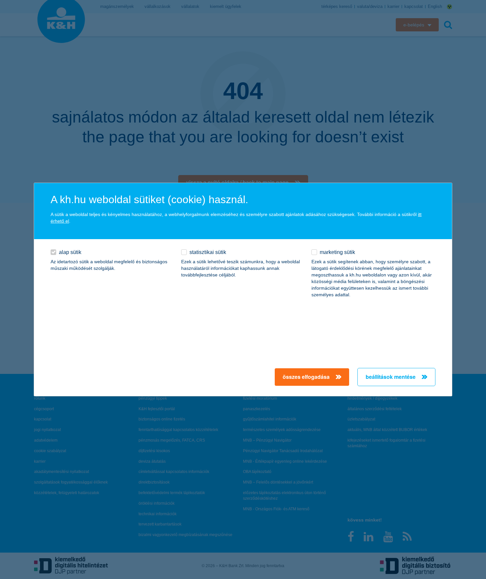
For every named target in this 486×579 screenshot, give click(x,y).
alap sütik (70, 252)
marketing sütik (337, 252)
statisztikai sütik (207, 252)
